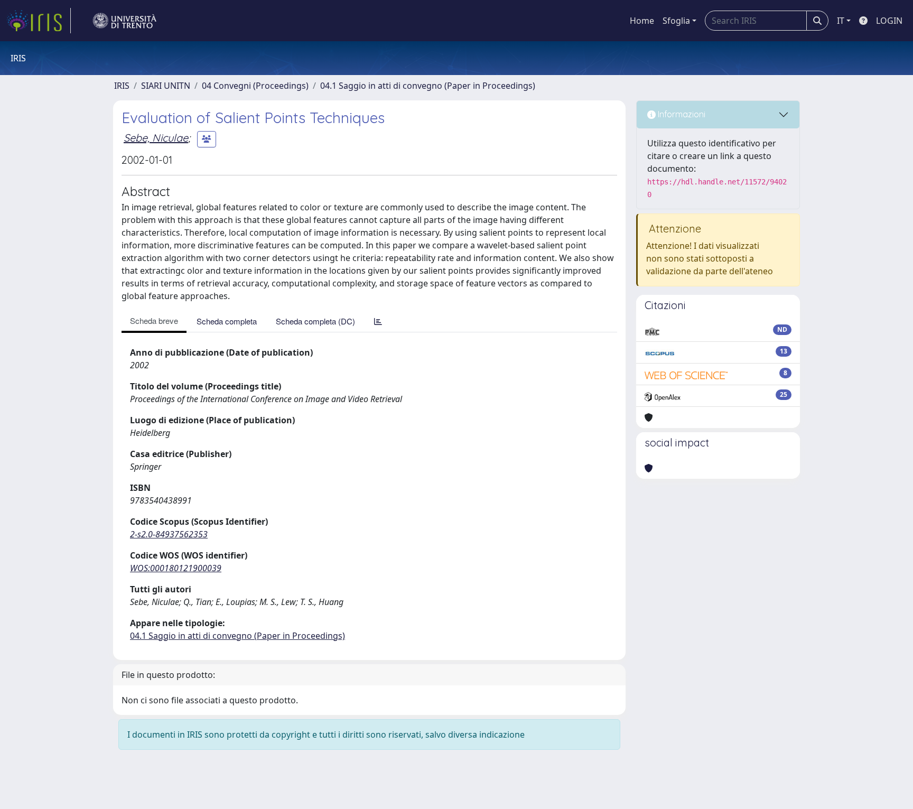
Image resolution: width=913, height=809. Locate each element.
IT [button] (840, 20)
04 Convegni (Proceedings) (255, 85)
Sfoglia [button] (676, 20)
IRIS (121, 85)
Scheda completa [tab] (227, 321)
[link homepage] (38, 20)
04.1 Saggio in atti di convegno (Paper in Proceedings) (427, 85)
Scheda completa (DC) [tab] (315, 321)
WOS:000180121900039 (175, 568)
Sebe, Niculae (156, 137)
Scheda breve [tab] (154, 320)
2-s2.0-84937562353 (169, 534)
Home (642, 20)
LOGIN (889, 20)
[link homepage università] (124, 20)
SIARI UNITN (165, 85)
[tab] (378, 321)
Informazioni (680, 114)
